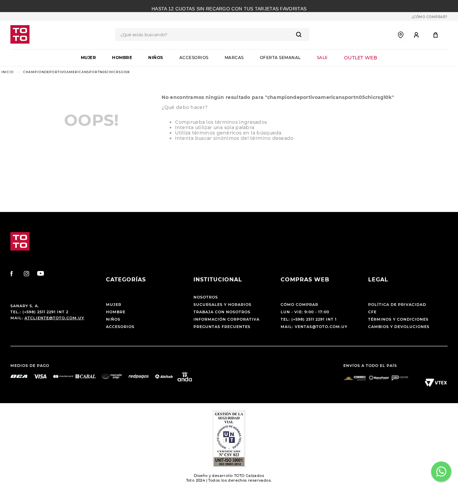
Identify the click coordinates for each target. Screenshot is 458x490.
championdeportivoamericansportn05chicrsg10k (76, 72)
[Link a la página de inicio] (7, 71)
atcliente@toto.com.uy (54, 318)
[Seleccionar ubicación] (400, 35)
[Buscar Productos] (300, 34)
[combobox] (212, 34)
